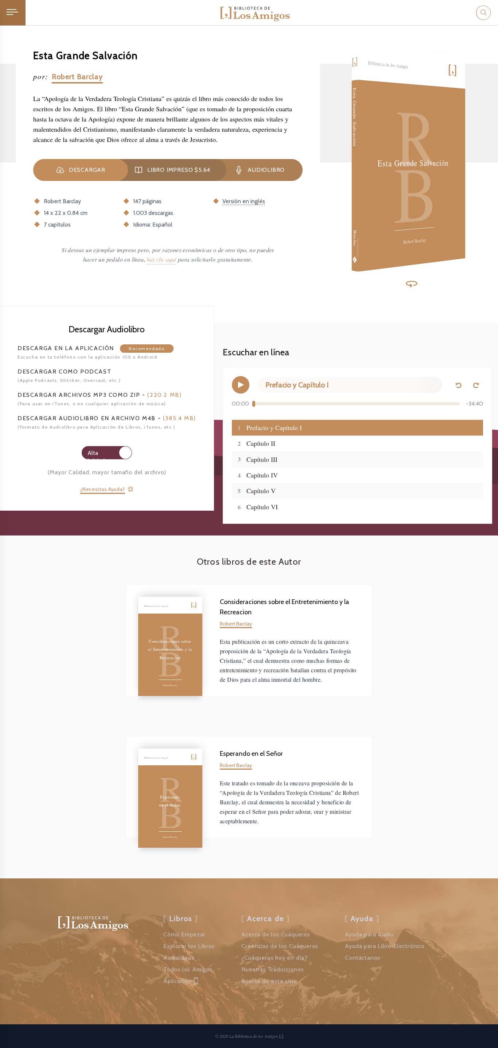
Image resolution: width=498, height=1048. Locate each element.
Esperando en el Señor (251, 754)
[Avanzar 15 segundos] (475, 385)
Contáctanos (362, 957)
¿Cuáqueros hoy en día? (274, 957)
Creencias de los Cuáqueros (279, 946)
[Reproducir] (240, 385)
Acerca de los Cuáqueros (275, 934)
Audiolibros (179, 957)
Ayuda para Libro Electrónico (384, 946)
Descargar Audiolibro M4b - (106, 418)
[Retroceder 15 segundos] (458, 385)
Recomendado (147, 348)
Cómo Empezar (184, 934)
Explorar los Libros (189, 946)
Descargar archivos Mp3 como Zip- (99, 394)
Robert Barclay (77, 76)
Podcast (64, 371)
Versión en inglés (243, 201)
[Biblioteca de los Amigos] (255, 12)
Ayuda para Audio (369, 934)
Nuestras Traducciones (272, 969)
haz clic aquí (161, 259)
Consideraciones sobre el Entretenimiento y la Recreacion (284, 607)
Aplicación (177, 981)
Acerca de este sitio (269, 981)
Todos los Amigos (188, 969)
